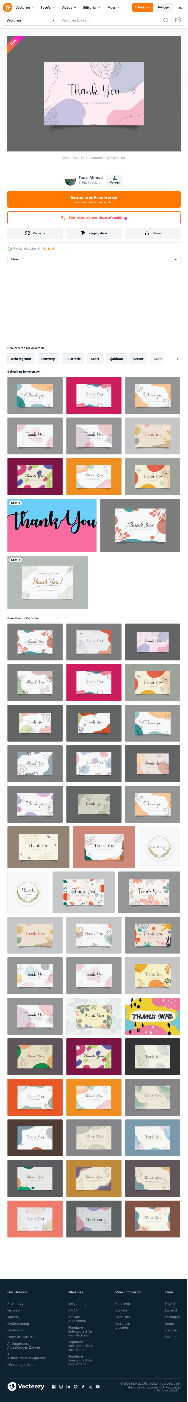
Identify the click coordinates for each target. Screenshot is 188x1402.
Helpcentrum (125, 1301)
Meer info (17, 257)
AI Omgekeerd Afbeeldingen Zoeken (23, 1343)
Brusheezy (15, 1301)
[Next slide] (170, 356)
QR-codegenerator (21, 1362)
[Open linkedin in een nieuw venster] (68, 1384)
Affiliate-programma (77, 1316)
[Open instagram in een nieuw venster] (61, 1384)
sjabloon (116, 356)
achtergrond (21, 356)
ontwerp (48, 356)
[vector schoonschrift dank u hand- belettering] (159, 845)
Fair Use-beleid (163, 1388)
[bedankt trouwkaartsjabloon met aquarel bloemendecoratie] (47, 580)
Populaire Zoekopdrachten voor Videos (80, 1358)
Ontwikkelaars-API (21, 1334)
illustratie (73, 356)
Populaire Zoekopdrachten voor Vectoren (80, 1329)
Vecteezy (14, 1308)
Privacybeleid (168, 1385)
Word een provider (122, 1323)
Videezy (13, 1314)
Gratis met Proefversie (94, 199)
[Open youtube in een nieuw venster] (98, 1384)
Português (169, 1314)
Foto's (46, 7)
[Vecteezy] (7, 7)
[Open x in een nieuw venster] (90, 1384)
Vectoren (23, 7)
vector (138, 356)
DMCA (73, 1308)
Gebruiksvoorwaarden (140, 1385)
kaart (95, 356)
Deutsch (167, 1321)
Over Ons (122, 1314)
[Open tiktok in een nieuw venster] (83, 1384)
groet (158, 356)
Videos (67, 7)
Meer (112, 7)
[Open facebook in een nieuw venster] (53, 1384)
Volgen (115, 182)
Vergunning (77, 1301)
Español (167, 1308)
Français (167, 1328)
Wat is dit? (48, 248)
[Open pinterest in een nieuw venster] (75, 1384)
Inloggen (164, 7)
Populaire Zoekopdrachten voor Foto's (80, 1343)
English (167, 1301)
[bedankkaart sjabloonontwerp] (35, 393)
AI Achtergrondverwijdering (26, 1354)
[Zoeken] (166, 20)
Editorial (90, 7)
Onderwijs (15, 1328)
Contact (121, 1308)
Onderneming (18, 1321)
